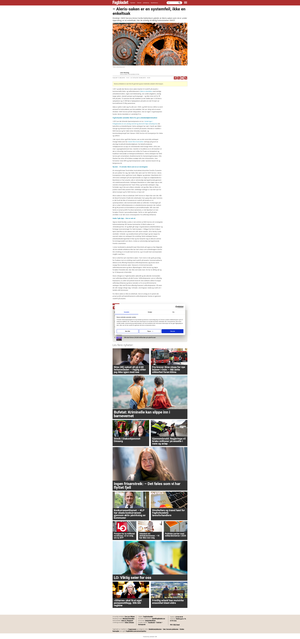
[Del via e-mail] (182, 77)
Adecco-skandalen (146, 91)
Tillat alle (172, 331)
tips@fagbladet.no (158, 618)
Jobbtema (146, 3)
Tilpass (149, 331)
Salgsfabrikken (150, 620)
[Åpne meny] (186, 2)
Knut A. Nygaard (127, 620)
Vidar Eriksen (129, 622)
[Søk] (179, 2)
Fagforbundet (148, 616)
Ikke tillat (127, 331)
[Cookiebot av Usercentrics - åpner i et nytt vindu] (176, 307)
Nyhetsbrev (154, 3)
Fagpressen (132, 629)
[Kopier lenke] (185, 77)
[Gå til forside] (120, 2)
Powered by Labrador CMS (150, 636)
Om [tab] (173, 312)
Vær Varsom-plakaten (170, 629)
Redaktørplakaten (155, 629)
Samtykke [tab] (126, 312)
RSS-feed (176, 625)
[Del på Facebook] (175, 77)
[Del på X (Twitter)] (178, 77)
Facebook (151, 622)
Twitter (159, 622)
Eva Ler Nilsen (130, 616)
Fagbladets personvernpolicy (136, 631)
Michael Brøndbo (128, 618)
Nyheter (132, 3)
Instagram (141, 624)
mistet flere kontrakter (136, 142)
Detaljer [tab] (150, 312)
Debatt (139, 3)
